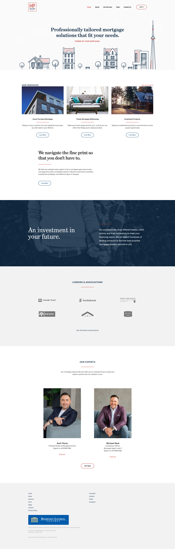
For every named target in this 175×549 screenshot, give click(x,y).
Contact (31, 507)
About (30, 496)
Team (30, 502)
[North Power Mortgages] (32, 7)
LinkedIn (91, 496)
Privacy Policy (32, 510)
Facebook (92, 493)
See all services (147, 85)
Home (30, 493)
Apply (30, 505)
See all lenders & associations (87, 330)
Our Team (87, 466)
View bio (62, 454)
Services (31, 499)
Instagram (92, 502)
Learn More (42, 135)
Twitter (91, 499)
